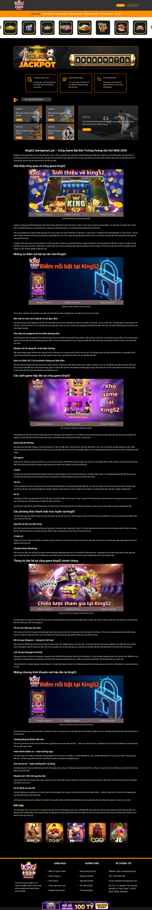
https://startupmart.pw (33, 810)
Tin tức (118, 14)
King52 (17, 883)
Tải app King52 (48, 14)
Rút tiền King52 (106, 14)
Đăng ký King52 (61, 14)
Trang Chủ (35, 14)
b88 (15, 815)
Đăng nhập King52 (91, 14)
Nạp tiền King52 (75, 14)
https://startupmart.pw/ (97, 902)
